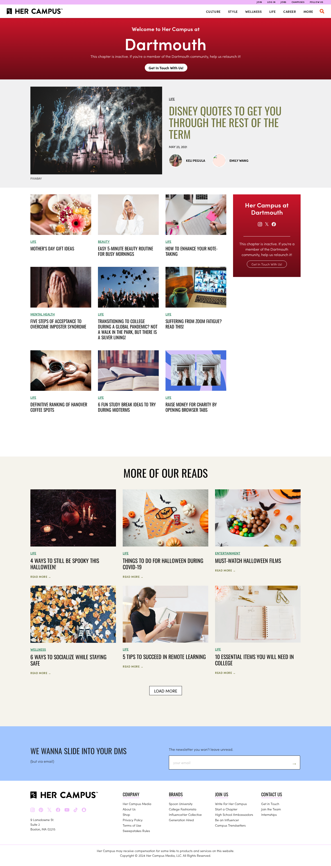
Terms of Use (132, 825)
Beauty (104, 241)
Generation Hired (181, 820)
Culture (213, 11)
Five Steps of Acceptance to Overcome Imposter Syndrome (58, 323)
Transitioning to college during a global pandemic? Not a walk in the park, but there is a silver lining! (127, 329)
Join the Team (271, 809)
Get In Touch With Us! (166, 67)
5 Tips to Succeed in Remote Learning (164, 656)
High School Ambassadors (234, 814)
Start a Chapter (226, 809)
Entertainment (227, 553)
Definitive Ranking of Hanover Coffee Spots (58, 407)
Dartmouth (165, 43)
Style (233, 11)
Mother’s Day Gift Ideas (52, 248)
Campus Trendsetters (230, 825)
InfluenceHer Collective (185, 814)
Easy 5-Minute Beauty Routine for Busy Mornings (125, 251)
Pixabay (36, 178)
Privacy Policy (133, 820)
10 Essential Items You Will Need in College (254, 659)
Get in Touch (270, 803)
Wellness (253, 11)
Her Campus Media (137, 803)
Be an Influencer (227, 820)
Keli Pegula (195, 160)
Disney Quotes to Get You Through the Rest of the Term (225, 122)
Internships (269, 814)
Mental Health (42, 314)
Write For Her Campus (231, 803)
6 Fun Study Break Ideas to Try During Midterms (127, 407)
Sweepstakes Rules (136, 830)
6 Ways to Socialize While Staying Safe (68, 660)
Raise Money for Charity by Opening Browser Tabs (191, 407)
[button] (322, 11)
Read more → (40, 576)
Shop (126, 814)
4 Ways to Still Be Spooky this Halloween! (64, 563)
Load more (165, 691)
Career (289, 11)
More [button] (308, 11)
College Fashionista (182, 809)
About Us (129, 809)
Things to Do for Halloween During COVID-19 (163, 563)
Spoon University (181, 803)
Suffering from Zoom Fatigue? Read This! (194, 323)
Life (272, 11)
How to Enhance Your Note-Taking (192, 251)
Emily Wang (239, 160)
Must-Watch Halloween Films (248, 560)
